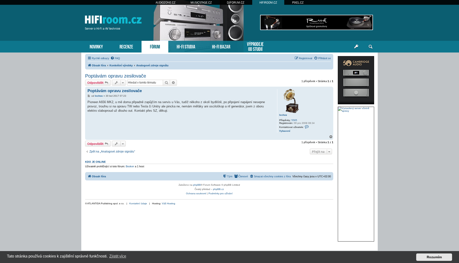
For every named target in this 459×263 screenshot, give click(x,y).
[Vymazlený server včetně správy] (356, 109)
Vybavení (284, 131)
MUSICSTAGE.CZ (201, 2)
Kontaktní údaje (138, 203)
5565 (294, 120)
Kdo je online (95, 161)
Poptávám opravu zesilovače (115, 76)
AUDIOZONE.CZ (165, 2)
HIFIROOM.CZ (268, 2)
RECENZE (126, 46)
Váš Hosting (168, 203)
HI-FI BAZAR (221, 46)
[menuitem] (115, 58)
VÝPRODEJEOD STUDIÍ (255, 46)
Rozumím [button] (434, 257)
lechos (283, 115)
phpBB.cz (218, 189)
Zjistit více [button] (117, 256)
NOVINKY (96, 46)
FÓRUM (155, 46)
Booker (130, 166)
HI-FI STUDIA (186, 46)
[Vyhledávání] (370, 47)
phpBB (197, 185)
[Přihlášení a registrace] (356, 47)
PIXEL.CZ (298, 2)
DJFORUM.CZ (235, 2)
